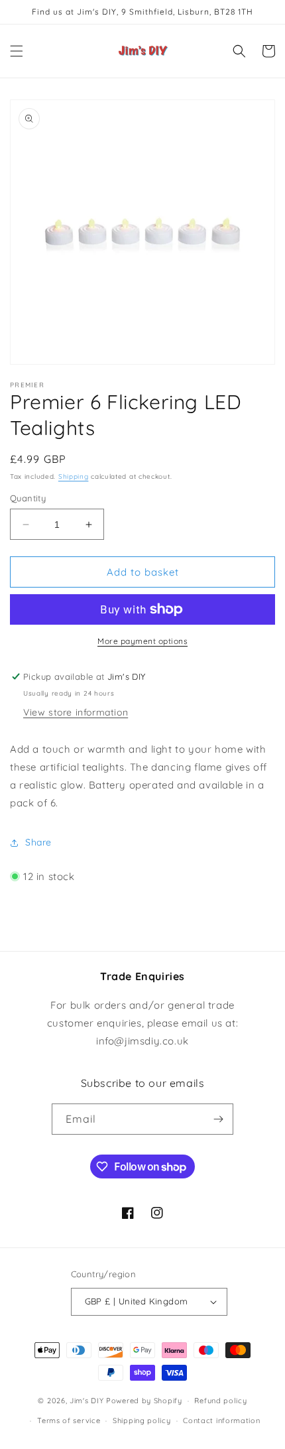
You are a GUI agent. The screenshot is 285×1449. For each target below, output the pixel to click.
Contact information (221, 1420)
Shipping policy (142, 1420)
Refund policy (220, 1400)
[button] (16, 51)
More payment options (142, 641)
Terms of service (68, 1420)
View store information (75, 712)
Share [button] (38, 842)
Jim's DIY (86, 1400)
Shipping (73, 476)
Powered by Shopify (144, 1400)
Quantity (28, 498)
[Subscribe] (218, 1119)
